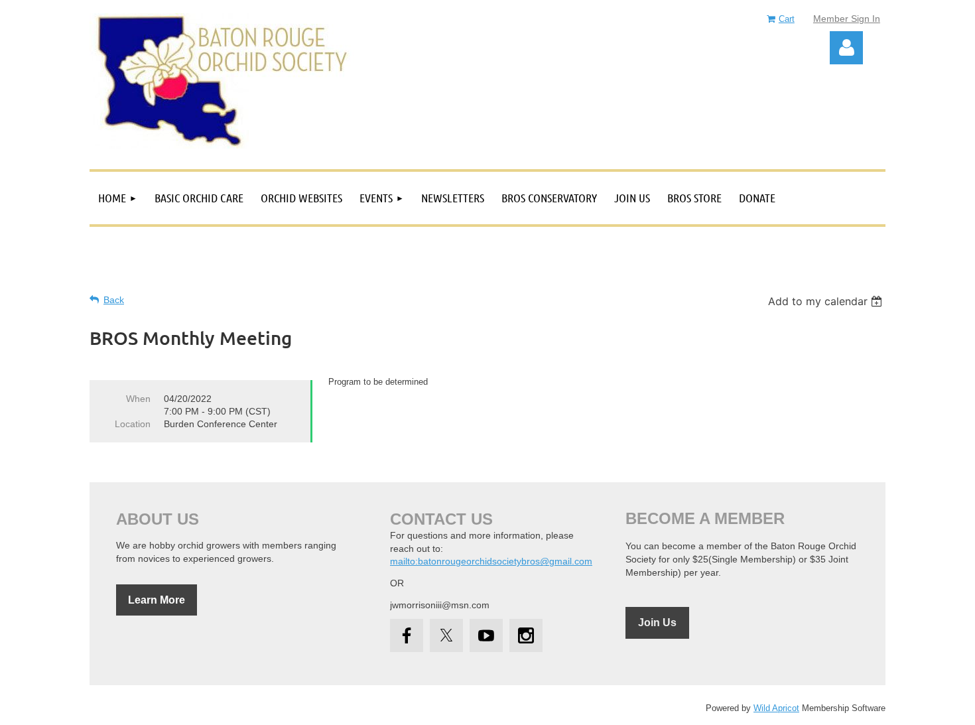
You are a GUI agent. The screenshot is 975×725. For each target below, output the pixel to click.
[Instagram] (526, 635)
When (138, 398)
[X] (446, 635)
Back (113, 300)
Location (133, 424)
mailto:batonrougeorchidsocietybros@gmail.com (491, 561)
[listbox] (826, 301)
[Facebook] (406, 635)
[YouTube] (486, 635)
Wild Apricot (776, 708)
